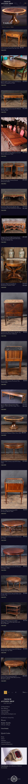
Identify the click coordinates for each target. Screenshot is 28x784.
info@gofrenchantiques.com (8, 714)
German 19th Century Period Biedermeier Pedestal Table (8, 284)
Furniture (7, 27)
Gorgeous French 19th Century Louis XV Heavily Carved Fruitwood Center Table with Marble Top (11, 239)
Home (3, 27)
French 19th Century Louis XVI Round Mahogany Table (11, 567)
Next (25, 692)
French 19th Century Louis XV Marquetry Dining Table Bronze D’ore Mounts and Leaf (11, 677)
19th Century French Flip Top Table (10, 48)
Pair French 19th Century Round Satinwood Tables (9, 181)
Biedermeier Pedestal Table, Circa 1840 (11, 433)
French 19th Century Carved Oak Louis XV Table (11, 537)
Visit (4, 766)
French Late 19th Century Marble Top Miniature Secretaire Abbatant (11, 333)
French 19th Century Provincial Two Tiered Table (10, 381)
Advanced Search (5, 742)
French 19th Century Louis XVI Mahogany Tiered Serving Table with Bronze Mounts (10, 622)
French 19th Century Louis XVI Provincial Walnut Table (9, 510)
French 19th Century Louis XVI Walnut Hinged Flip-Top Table (11, 649)
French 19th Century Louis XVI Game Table (11, 462)
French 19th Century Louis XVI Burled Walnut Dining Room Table (11, 82)
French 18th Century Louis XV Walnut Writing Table (11, 109)
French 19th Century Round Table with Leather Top (11, 594)
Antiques (3, 740)
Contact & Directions (6, 744)
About (2, 738)
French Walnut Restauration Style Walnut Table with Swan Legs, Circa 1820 (10, 406)
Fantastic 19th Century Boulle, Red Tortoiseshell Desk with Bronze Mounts (11, 207)
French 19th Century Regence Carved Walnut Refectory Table (10, 153)
